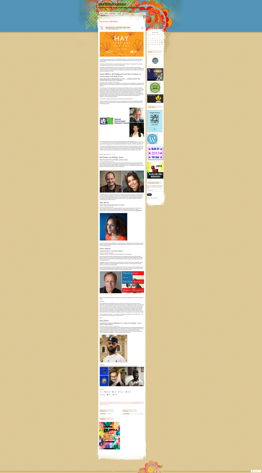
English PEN (104, 403)
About (106, 13)
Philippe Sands (139, 403)
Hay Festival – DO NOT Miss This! (118, 27)
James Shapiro (123, 403)
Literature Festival (129, 402)
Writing (133, 402)
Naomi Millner (134, 403)
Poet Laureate (126, 14)
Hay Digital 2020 (118, 402)
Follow (149, 194)
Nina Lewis (117, 28)
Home (101, 13)
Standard (141, 27)
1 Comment (106, 404)
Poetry (132, 14)
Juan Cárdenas (129, 403)
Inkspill (119, 13)
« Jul (148, 48)
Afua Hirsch (141, 402)
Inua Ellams (119, 403)
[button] (114, 122)
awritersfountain (112, 4)
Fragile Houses (112, 13)
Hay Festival (124, 402)
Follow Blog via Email (153, 183)
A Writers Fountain (107, 402)
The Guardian (112, 154)
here (132, 98)
